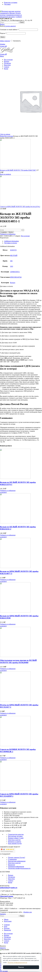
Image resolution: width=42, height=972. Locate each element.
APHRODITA (15, 272)
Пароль (3, 33)
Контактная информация (16, 861)
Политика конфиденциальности (19, 868)
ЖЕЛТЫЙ (13, 255)
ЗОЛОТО (13, 250)
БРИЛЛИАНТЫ (16, 277)
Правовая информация (16, 866)
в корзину (4, 232)
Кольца (10, 875)
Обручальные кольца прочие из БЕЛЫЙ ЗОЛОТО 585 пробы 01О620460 (18, 661)
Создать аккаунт (10, 26)
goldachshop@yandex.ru (8, 887)
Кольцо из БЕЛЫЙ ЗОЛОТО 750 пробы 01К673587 (18, 170)
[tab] (23, 241)
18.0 (11, 266)
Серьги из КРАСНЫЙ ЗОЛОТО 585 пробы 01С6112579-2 (20, 206)
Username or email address (9, 29)
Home (2, 136)
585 (11, 261)
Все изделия (8, 136)
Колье (10, 882)
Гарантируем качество (16, 834)
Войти (2, 37)
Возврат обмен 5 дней (15, 838)
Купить (11, 232)
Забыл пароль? (5, 41)
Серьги (10, 880)
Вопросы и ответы (14, 841)
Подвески (11, 877)
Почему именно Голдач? (16, 857)
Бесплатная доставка (15, 836)
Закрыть (3, 914)
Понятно (21, 967)
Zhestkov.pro (27, 912)
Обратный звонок (6, 896)
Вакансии (11, 865)
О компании (12, 859)
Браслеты (11, 879)
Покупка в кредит (14, 840)
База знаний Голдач (15, 843)
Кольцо (12, 282)
